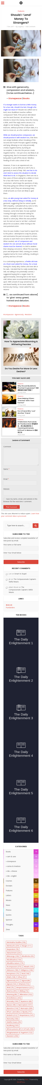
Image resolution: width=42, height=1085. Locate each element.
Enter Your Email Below (12, 553)
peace (12, 1005)
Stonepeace (14, 98)
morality (13, 1001)
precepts (27, 1008)
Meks (27, 1079)
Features (21, 11)
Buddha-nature (15, 963)
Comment (7, 446)
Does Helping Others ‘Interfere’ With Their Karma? (26, 400)
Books (26, 98)
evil (26, 973)
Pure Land (14, 1012)
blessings (13, 956)
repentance (27, 1015)
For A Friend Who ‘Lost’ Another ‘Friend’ (27, 412)
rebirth (12, 1015)
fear (22, 977)
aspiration (13, 949)
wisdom (29, 314)
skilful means (14, 1022)
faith (12, 977)
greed (12, 984)
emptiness (13, 973)
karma (12, 991)
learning (12, 994)
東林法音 (9, 605)
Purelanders (10, 607)
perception (25, 1005)
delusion (13, 970)
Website (6, 489)
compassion (9, 314)
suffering (13, 1025)
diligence (27, 970)
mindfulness (14, 998)
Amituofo (13, 946)
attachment (14, 953)
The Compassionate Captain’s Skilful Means (21, 589)
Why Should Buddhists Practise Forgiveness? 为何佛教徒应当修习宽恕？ (28, 388)
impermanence (25, 987)
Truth (29, 1029)
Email (6, 479)
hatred (24, 984)
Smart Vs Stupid (20, 574)
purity (27, 1012)
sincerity (13, 1019)
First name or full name (12, 545)
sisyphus (21, 26)
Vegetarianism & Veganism (20, 1032)
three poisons (15, 1029)
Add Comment (30, 26)
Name (6, 469)
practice (13, 1008)
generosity (20, 314)
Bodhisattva (14, 960)
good (26, 980)
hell (11, 987)
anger (27, 946)
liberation (26, 994)
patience (27, 1001)
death (29, 966)
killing (24, 991)
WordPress (21, 1082)
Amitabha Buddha (17, 942)
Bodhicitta (28, 956)
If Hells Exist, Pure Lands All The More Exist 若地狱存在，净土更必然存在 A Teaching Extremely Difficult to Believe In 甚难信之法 (28, 427)
